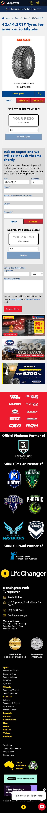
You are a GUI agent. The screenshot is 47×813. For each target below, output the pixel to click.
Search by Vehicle (11, 670)
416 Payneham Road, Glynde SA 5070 (24, 604)
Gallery (7, 729)
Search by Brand (10, 677)
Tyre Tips (7, 683)
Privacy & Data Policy (17, 801)
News (6, 726)
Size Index (7, 745)
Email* (7, 203)
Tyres (6, 667)
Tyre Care (7, 680)
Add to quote (18, 93)
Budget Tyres (8, 751)
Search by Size (9, 674)
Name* (7, 187)
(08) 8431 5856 (16, 610)
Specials (7, 713)
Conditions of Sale (33, 801)
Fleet (5, 723)
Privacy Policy (16, 299)
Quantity (35, 178)
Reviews (7, 736)
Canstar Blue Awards (12, 748)
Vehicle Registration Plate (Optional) (14, 269)
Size (6, 178)
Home (7, 18)
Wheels (7, 687)
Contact (7, 716)
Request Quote (12, 309)
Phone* (18, 195)
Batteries (6, 700)
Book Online (9, 719)
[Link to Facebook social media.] (23, 807)
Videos (6, 733)
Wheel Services (9, 709)
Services (7, 696)
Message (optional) (12, 278)
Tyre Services (8, 706)
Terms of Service (33, 299)
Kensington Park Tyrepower (25, 8)
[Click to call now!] (31, 3)
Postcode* (8, 212)
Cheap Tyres (8, 755)
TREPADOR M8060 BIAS (24, 83)
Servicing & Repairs (11, 703)
